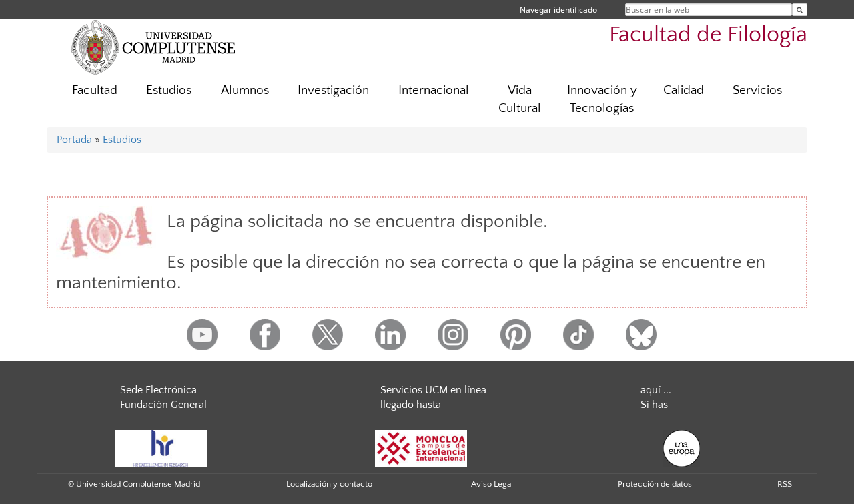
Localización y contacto (329, 484)
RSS (784, 484)
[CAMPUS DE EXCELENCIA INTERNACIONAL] (421, 448)
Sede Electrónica (158, 390)
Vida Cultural (519, 99)
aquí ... (655, 390)
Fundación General (163, 405)
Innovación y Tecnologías (602, 99)
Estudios (168, 90)
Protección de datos (655, 484)
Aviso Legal (492, 484)
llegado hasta (410, 405)
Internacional (433, 90)
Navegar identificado (558, 9)
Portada (74, 140)
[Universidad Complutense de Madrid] (153, 47)
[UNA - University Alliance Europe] (681, 448)
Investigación (333, 90)
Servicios (757, 90)
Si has (654, 405)
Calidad (683, 90)
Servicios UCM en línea (433, 390)
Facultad (94, 90)
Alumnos (245, 90)
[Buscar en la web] (799, 9)
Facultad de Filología (708, 35)
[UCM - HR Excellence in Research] (161, 448)
